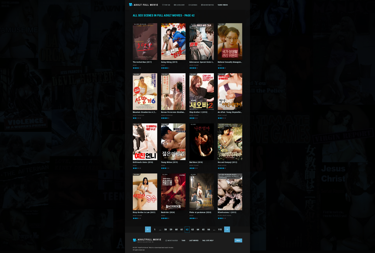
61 (182, 229)
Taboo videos (223, 5)
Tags (183, 240)
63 (192, 229)
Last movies (194, 240)
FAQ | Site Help (207, 240)
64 (198, 229)
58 (165, 229)
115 (220, 229)
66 (209, 229)
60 (176, 229)
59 (171, 229)
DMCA (238, 240)
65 (203, 229)
